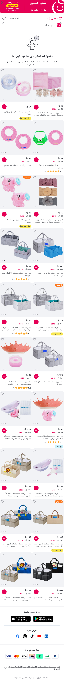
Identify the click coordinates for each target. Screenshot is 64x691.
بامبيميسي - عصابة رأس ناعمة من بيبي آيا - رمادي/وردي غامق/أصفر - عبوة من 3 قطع (49, 221)
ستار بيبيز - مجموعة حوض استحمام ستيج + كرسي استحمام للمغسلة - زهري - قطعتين (17, 437)
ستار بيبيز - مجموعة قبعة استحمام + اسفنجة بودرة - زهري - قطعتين (17, 383)
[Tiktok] (32, 636)
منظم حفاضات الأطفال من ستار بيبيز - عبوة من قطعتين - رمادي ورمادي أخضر (16, 328)
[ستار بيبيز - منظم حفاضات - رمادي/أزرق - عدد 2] (48, 245)
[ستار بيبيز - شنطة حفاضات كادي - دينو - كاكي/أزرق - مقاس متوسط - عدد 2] (16, 516)
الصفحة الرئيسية (34, 62)
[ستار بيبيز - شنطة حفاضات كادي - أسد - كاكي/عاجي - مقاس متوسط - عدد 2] (48, 516)
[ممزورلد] (54, 18)
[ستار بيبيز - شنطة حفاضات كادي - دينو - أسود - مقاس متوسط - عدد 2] (48, 569)
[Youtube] (39, 636)
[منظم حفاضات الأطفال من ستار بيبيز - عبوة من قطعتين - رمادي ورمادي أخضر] (16, 300)
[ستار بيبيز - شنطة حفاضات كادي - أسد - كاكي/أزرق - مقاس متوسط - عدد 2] (16, 569)
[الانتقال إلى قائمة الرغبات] (34, 70)
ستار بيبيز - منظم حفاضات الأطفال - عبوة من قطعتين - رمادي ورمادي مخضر (49, 328)
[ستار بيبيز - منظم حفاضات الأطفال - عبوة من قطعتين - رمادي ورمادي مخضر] (48, 300)
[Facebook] (17, 636)
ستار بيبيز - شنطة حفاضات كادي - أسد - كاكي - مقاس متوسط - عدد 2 (16, 494)
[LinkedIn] (46, 636)
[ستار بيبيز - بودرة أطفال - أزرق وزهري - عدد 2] (16, 85)
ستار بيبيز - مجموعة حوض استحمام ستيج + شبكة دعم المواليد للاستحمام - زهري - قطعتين (49, 494)
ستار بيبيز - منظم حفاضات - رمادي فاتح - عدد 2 (48, 383)
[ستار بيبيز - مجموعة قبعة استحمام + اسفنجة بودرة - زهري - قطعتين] (16, 354)
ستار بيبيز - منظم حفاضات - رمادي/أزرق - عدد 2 (50, 274)
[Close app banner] (2, 2)
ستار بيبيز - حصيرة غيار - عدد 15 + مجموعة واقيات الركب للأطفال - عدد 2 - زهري (48, 114)
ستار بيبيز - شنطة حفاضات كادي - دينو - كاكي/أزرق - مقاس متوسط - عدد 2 (17, 545)
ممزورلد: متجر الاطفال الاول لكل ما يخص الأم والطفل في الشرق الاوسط (34, 667)
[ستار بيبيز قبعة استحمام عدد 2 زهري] (16, 137)
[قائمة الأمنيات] (4, 18)
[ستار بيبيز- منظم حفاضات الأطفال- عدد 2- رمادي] (16, 245)
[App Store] (21, 619)
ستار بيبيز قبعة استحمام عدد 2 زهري (17, 165)
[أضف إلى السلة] (36, 107)
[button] (16, 18)
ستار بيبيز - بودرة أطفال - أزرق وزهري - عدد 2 (16, 113)
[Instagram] (25, 636)
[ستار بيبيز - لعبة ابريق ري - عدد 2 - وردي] (16, 192)
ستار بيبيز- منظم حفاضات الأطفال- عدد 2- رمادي (16, 274)
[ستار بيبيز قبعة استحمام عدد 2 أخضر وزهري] (48, 137)
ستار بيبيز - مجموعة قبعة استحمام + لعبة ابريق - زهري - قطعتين (49, 437)
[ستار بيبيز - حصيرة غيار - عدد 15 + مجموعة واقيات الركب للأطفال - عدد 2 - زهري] (48, 85)
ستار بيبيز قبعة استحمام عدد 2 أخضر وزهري (49, 166)
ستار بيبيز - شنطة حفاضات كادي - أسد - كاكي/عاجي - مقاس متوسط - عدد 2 (48, 545)
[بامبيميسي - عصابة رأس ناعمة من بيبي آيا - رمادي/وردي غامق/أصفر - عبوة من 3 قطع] (48, 192)
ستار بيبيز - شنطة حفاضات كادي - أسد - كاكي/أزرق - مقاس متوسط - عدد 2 (16, 598)
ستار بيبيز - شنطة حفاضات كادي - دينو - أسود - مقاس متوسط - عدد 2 (48, 598)
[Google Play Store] (43, 619)
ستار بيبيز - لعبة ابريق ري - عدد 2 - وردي (18, 221)
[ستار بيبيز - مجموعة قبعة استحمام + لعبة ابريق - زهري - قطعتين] (48, 408)
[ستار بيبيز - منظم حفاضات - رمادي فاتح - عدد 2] (48, 354)
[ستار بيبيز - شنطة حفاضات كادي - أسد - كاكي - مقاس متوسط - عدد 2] (16, 466)
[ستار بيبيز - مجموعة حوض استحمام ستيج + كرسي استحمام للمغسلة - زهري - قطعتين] (16, 408)
